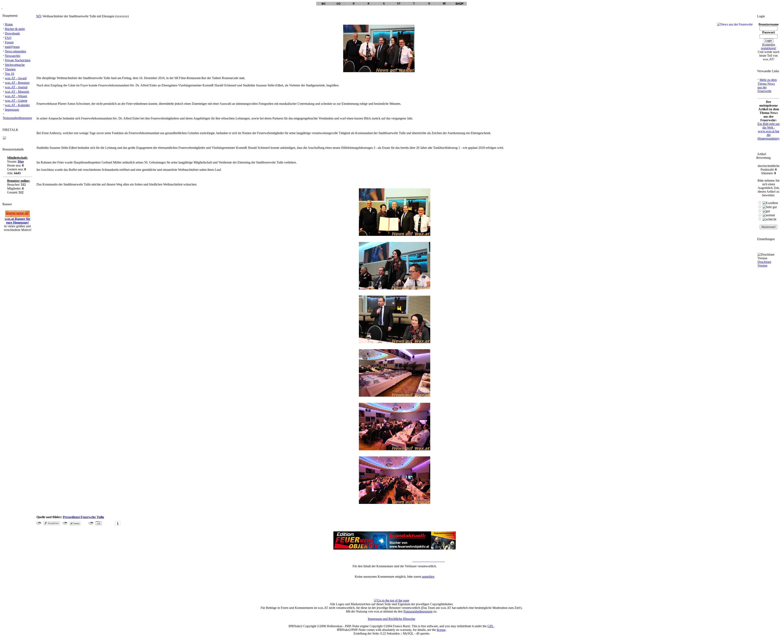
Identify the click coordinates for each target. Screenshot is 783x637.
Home (9, 24)
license (441, 629)
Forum (9, 42)
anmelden (428, 576)
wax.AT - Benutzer (17, 82)
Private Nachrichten (17, 60)
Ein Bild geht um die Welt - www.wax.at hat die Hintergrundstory (769, 131)
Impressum (12, 109)
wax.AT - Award (16, 78)
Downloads (12, 33)
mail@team (12, 47)
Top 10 (9, 73)
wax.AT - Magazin (17, 91)
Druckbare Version (764, 263)
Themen (10, 69)
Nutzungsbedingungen (17, 118)
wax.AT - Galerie (16, 100)
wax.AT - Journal (16, 87)
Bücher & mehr (15, 29)
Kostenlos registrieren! (768, 46)
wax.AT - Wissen (16, 96)
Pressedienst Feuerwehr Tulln (83, 517)
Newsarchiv (12, 55)
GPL (490, 626)
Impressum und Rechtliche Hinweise (391, 618)
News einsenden (15, 51)
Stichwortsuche (15, 64)
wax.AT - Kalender (17, 105)
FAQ (8, 38)
